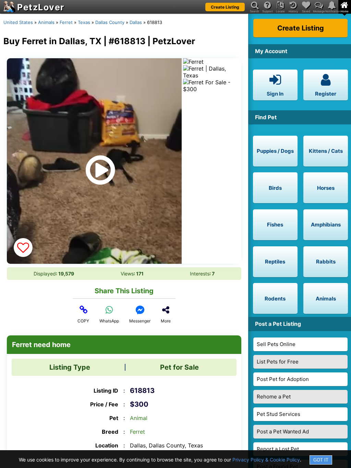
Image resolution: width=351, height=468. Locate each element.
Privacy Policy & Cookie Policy (266, 460)
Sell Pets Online (276, 344)
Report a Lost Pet (278, 449)
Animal (138, 418)
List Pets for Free (278, 361)
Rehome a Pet (274, 396)
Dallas (136, 22)
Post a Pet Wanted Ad (283, 431)
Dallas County (109, 22)
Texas (84, 22)
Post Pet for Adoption (283, 379)
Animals (46, 22)
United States (18, 22)
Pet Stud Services (278, 414)
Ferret (66, 22)
